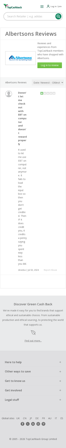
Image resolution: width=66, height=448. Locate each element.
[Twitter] (28, 424)
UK (18, 418)
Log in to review (50, 65)
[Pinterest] (43, 424)
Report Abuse (50, 270)
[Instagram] (38, 424)
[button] (42, 6)
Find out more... (33, 340)
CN (24, 418)
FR (43, 418)
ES (61, 418)
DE (37, 418)
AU (49, 418)
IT (56, 418)
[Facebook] (22, 424)
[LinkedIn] (33, 424)
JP (31, 418)
